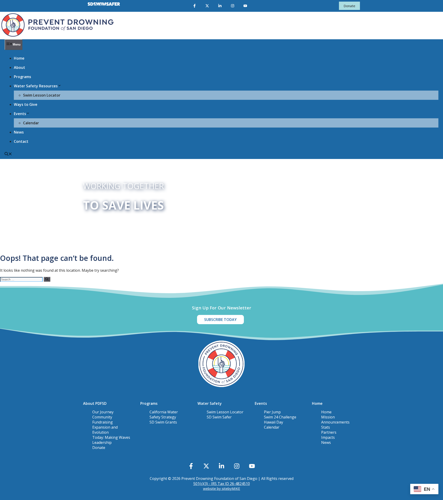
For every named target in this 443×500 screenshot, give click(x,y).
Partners (328, 432)
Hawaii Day (273, 422)
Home (19, 58)
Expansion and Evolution (105, 430)
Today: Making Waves (111, 437)
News (19, 132)
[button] (8, 154)
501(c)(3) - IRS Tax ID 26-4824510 (221, 483)
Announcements (335, 422)
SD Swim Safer (219, 417)
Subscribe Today (220, 319)
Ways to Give (25, 104)
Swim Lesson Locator (41, 95)
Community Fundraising (102, 420)
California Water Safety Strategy (164, 414)
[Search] (47, 279)
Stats (325, 427)
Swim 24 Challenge (280, 417)
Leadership (102, 442)
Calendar (31, 122)
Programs (22, 76)
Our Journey (103, 412)
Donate (349, 5)
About (19, 67)
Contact (21, 141)
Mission (328, 417)
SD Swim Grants (163, 422)
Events (20, 113)
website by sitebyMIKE (221, 488)
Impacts (328, 437)
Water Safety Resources (36, 85)
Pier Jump (272, 412)
